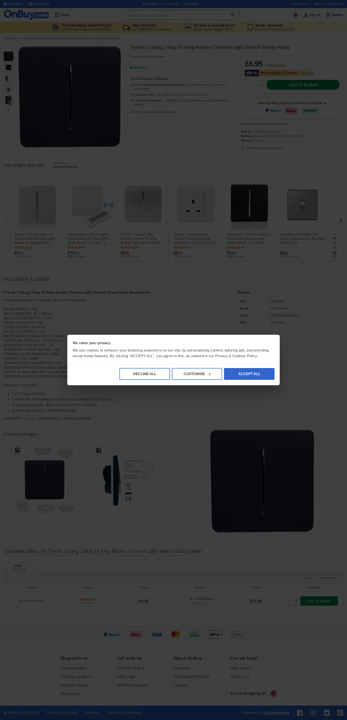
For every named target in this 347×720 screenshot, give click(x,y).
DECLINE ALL (144, 374)
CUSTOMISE (194, 374)
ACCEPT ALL (249, 374)
